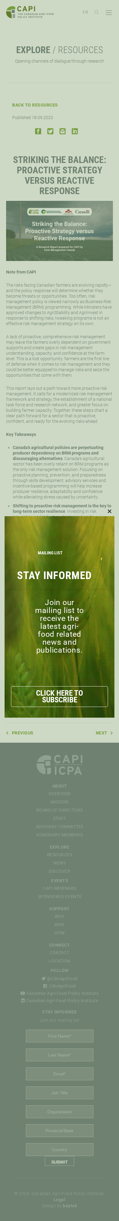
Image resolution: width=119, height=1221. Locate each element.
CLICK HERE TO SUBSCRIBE (59, 696)
